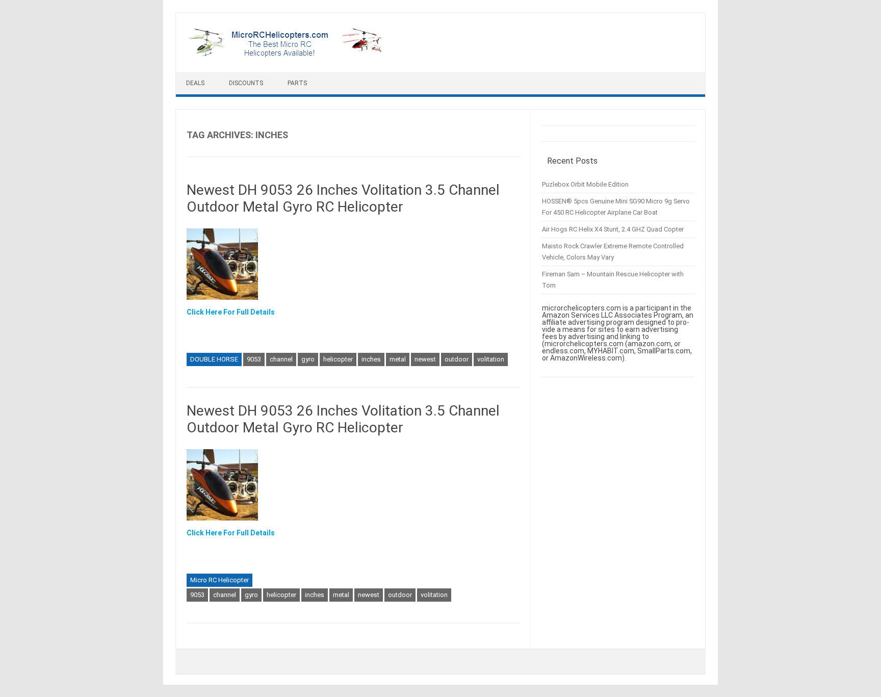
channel (281, 359)
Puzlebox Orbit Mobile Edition (585, 184)
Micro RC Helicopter (219, 580)
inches (371, 359)
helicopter (338, 359)
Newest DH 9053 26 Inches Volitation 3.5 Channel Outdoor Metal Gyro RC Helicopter (343, 199)
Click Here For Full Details (231, 312)
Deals (195, 83)
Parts (297, 83)
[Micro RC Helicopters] (286, 54)
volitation (490, 359)
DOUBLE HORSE (214, 359)
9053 (254, 359)
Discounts (246, 83)
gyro (308, 359)
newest (425, 359)
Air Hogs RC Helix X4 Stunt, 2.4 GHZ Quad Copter (613, 229)
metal (398, 359)
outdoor (457, 359)
